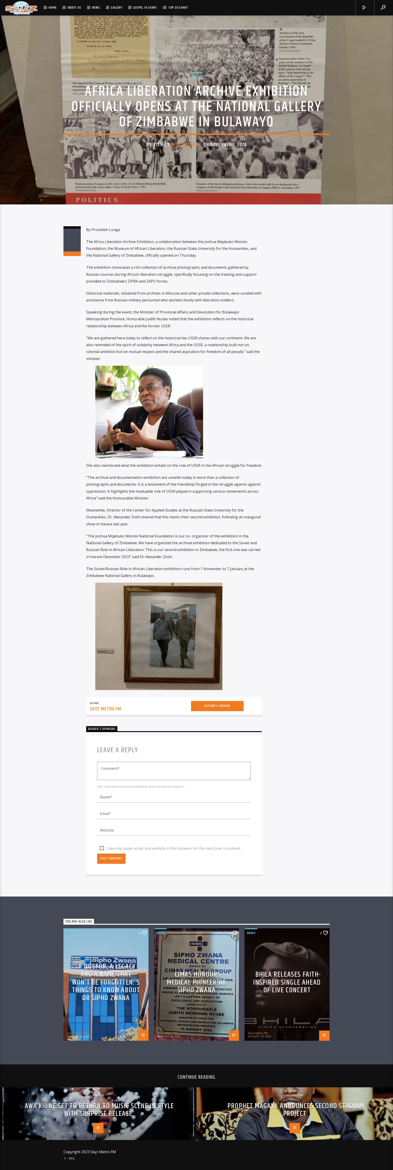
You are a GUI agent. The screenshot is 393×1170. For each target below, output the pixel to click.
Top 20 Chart (178, 7)
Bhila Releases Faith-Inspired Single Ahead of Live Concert (287, 982)
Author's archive (217, 706)
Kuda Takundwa (78, 1033)
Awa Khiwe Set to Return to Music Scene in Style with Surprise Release (99, 1110)
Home (52, 7)
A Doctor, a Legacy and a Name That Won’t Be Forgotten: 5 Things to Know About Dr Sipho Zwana (106, 982)
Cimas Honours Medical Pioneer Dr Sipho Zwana (196, 982)
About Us (74, 7)
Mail (72, 1158)
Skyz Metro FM (186, 145)
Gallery (116, 7)
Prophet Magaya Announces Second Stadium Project (295, 1110)
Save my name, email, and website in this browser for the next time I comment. (174, 848)
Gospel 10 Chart (145, 7)
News (96, 7)
